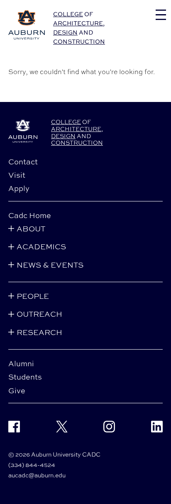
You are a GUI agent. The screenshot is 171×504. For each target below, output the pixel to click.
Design (65, 32)
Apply (18, 188)
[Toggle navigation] (161, 15)
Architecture (78, 23)
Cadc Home (29, 215)
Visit (16, 175)
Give (16, 390)
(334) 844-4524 (31, 465)
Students (25, 376)
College (68, 14)
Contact (23, 161)
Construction (79, 41)
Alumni (21, 363)
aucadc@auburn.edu (37, 475)
